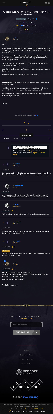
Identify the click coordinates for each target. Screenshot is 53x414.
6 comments (26, 135)
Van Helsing (21, 19)
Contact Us (26, 363)
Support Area (32, 19)
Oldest (15, 138)
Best (23, 138)
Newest (6, 138)
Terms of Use (26, 355)
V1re (23, 22)
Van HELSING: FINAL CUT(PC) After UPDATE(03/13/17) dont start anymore (28, 147)
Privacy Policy (26, 359)
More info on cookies (34, 408)
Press (26, 350)
